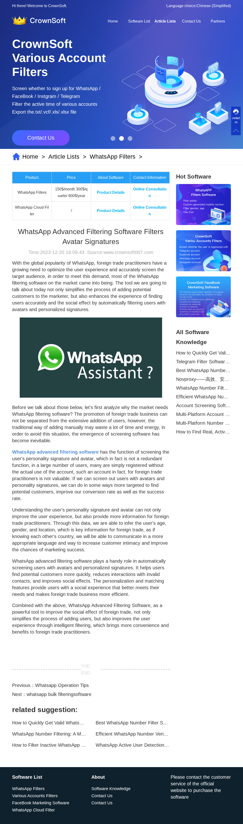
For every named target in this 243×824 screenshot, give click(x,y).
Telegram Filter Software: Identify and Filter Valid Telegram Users (203, 361)
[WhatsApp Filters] (203, 204)
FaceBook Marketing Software (40, 803)
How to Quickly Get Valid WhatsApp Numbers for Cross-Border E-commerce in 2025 (49, 722)
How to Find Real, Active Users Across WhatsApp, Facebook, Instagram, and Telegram (203, 431)
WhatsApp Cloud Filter (33, 810)
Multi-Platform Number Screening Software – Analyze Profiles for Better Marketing (203, 423)
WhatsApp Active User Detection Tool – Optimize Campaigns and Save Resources (133, 745)
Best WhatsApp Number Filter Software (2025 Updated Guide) (133, 722)
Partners (218, 21)
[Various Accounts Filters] (203, 250)
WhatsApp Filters (113, 156)
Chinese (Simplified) (213, 6)
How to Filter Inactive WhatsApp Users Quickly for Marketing (49, 745)
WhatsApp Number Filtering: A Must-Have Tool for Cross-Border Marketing (49, 734)
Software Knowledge (111, 788)
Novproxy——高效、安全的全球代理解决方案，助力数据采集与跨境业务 (203, 379)
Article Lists (165, 21)
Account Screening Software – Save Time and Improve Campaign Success (203, 405)
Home (113, 21)
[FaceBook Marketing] (203, 297)
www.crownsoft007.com (128, 252)
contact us (236, 120)
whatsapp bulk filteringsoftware (59, 694)
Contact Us (191, 21)
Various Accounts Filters (35, 795)
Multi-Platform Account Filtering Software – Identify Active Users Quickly (203, 414)
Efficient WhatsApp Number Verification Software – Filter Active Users (133, 734)
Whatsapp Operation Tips (62, 685)
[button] (113, 138)
